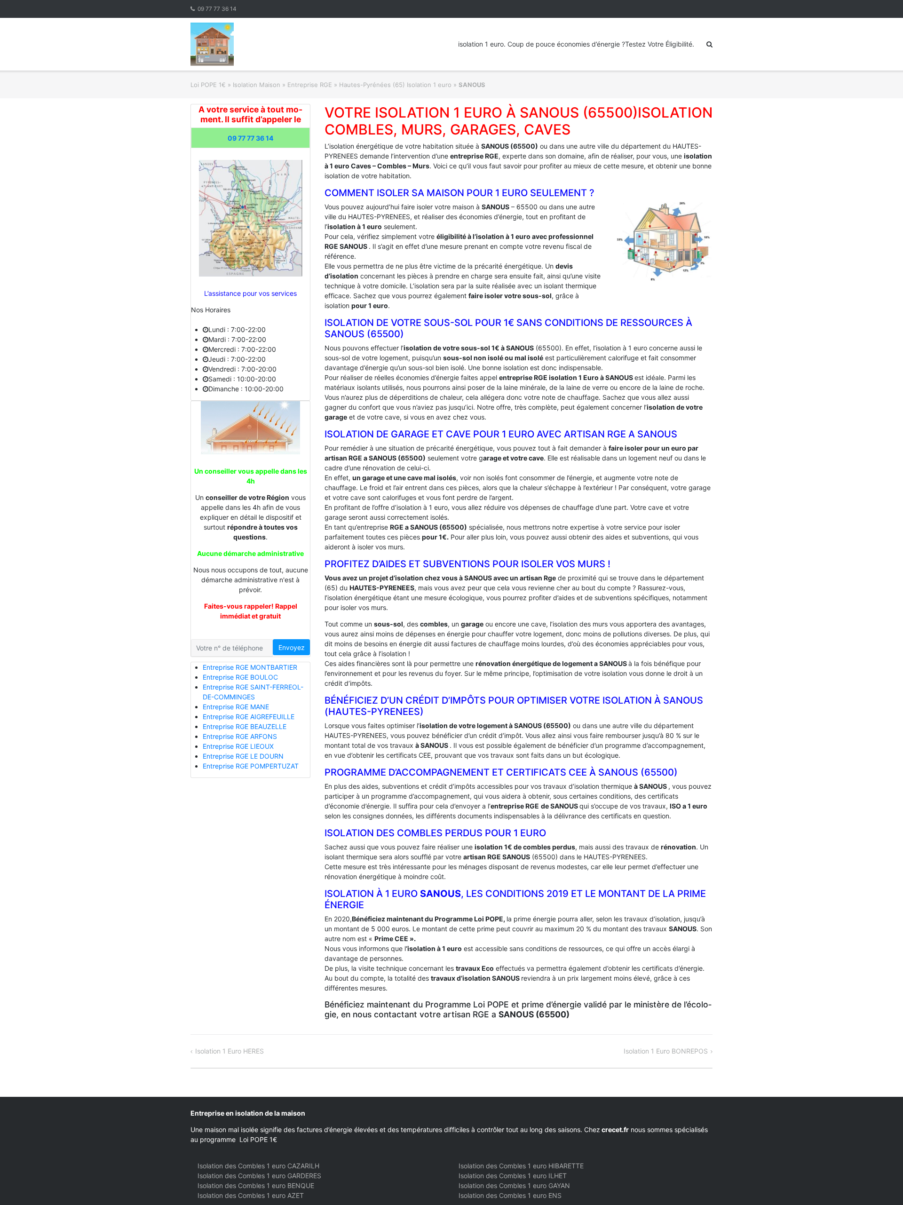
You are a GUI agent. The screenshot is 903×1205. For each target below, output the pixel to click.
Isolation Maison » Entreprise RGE (282, 84)
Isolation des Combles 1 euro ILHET (513, 1176)
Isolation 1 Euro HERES (229, 1051)
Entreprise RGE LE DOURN (243, 756)
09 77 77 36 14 (217, 8)
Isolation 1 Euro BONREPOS (666, 1051)
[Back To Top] (879, 1182)
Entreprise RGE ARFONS (240, 736)
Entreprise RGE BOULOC (240, 677)
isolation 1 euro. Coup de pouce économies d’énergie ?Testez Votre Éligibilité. (576, 44)
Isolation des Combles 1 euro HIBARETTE (521, 1166)
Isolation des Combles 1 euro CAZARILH (258, 1166)
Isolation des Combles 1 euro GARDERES (259, 1176)
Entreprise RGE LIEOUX (238, 746)
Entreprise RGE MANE (236, 707)
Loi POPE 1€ (208, 84)
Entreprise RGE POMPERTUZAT (251, 766)
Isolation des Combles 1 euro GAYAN (514, 1185)
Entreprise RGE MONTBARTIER (250, 667)
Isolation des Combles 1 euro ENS (510, 1195)
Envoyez (291, 647)
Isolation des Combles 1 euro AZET (251, 1195)
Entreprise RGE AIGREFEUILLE (248, 717)
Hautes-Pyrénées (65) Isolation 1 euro (395, 84)
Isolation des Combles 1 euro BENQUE (256, 1185)
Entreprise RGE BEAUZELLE (244, 726)
